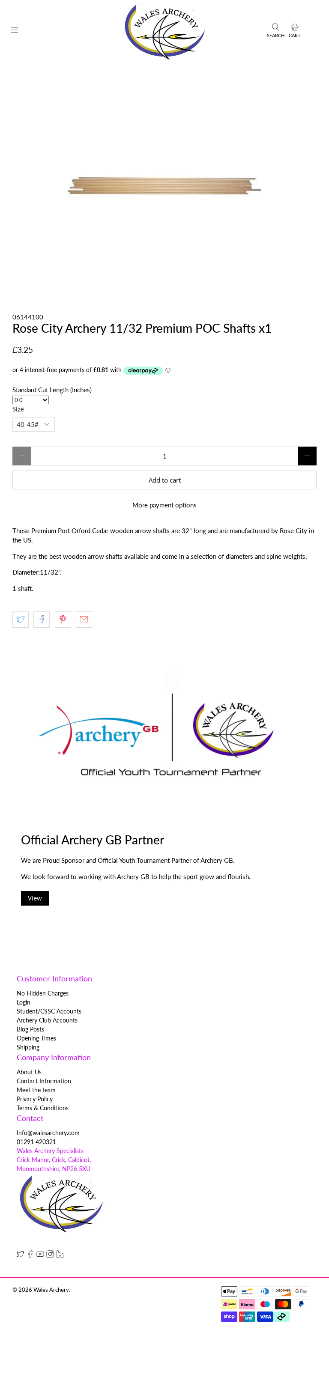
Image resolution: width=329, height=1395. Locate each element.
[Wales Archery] (164, 31)
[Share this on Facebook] (41, 619)
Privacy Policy (35, 1099)
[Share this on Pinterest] (63, 619)
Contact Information (44, 1081)
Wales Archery (51, 1290)
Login (23, 1002)
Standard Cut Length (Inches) (52, 389)
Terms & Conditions (43, 1108)
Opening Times (36, 1038)
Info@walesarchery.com (48, 1132)
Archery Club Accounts (47, 1020)
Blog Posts (30, 1029)
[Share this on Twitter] (20, 619)
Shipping (28, 1047)
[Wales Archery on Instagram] (50, 1255)
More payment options (164, 505)
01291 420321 (36, 1141)
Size (18, 409)
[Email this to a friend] (84, 619)
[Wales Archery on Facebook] (30, 1255)
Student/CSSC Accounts (49, 1011)
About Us (29, 1072)
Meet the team (36, 1090)
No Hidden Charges (43, 993)
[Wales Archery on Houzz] (60, 1255)
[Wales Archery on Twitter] (20, 1255)
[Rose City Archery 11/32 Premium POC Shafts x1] (164, 187)
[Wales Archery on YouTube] (40, 1255)
